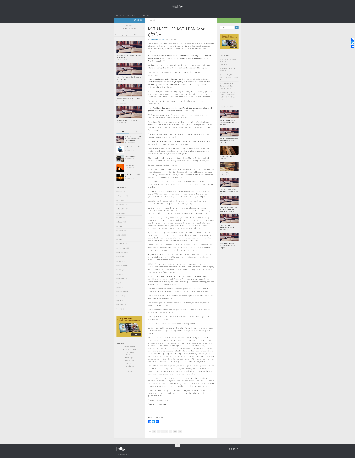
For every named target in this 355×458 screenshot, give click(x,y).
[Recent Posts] (135, 132)
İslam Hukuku (122, 248)
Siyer (119, 287)
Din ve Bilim (121, 209)
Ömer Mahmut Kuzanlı (158, 39)
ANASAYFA (120, 15)
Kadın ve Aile (122, 252)
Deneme (121, 204)
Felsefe (120, 231)
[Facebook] (135, 20)
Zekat (180, 431)
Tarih (119, 300)
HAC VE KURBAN (130, 156)
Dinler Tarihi (122, 213)
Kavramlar (121, 257)
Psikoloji (120, 270)
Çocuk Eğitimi (122, 200)
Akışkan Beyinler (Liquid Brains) (126, 120)
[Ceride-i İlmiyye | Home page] (177, 6)
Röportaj (121, 274)
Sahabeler (121, 278)
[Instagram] (141, 20)
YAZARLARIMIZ (131, 15)
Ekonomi (151, 20)
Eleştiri (120, 226)
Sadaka (175, 431)
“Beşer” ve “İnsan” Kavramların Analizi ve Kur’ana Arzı (227, 227)
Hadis (120, 239)
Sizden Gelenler (123, 291)
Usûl (119, 309)
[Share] (353, 46)
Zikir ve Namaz (130, 165)
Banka (154, 431)
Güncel (120, 235)
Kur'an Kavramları (123, 265)
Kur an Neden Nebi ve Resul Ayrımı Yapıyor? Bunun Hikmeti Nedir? (128, 100)
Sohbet (120, 296)
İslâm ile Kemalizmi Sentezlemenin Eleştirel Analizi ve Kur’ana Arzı (227, 86)
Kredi (166, 431)
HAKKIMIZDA (144, 15)
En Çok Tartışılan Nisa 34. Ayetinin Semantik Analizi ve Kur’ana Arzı (133, 139)
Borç (158, 431)
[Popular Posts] (122, 132)
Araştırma (121, 196)
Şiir (119, 283)
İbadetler (121, 244)
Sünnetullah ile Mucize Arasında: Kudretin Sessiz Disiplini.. (228, 246)
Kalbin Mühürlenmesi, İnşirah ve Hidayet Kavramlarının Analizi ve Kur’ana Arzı (229, 209)
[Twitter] (138, 20)
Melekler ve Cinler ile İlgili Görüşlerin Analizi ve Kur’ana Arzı (229, 191)
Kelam (120, 261)
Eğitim (120, 218)
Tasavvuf (121, 304)
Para (170, 431)
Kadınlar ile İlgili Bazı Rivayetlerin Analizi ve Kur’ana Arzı (229, 77)
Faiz (162, 431)
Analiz (120, 191)
